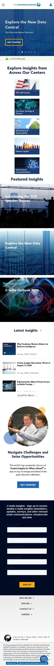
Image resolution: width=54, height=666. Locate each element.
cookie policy (8, 653)
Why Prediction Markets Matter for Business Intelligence (32, 345)
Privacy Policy (11, 645)
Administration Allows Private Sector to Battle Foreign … (33, 383)
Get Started (28, 484)
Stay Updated (14, 39)
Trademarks (24, 639)
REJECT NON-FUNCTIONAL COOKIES (33, 663)
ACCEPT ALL (11, 663)
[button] (19, 52)
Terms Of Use (18, 637)
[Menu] (3, 5)
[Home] (27, 4)
